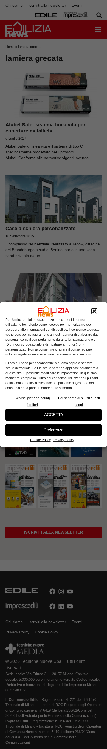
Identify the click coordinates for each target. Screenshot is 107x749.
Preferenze (53, 429)
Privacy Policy (64, 440)
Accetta (53, 414)
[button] (94, 311)
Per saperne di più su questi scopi (79, 401)
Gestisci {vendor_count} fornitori (32, 401)
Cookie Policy (40, 440)
